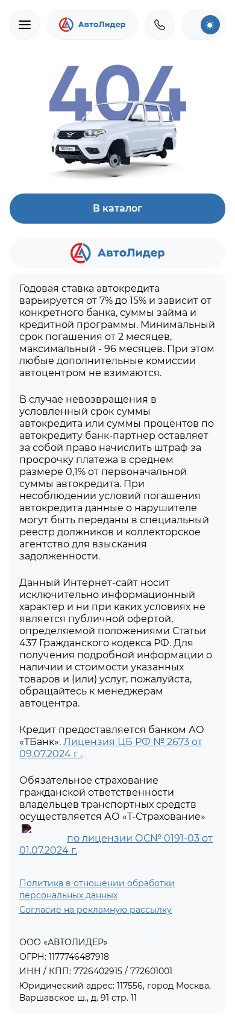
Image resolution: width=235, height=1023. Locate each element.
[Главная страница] (92, 25)
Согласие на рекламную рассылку (95, 909)
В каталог (117, 208)
